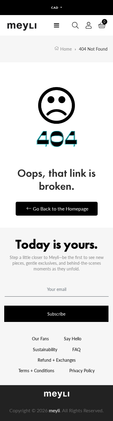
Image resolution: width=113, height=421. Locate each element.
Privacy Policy (82, 370)
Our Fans (40, 338)
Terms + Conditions (36, 370)
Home (65, 48)
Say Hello (72, 338)
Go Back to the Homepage (60, 208)
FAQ (76, 349)
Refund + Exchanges (57, 360)
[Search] (75, 25)
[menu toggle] (56, 25)
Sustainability (45, 349)
